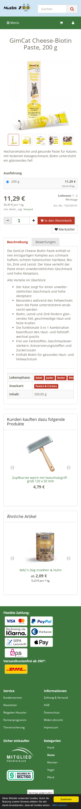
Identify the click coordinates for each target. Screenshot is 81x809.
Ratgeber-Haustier (15, 712)
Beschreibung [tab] (17, 242)
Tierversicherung (14, 727)
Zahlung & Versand (56, 697)
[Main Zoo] (16, 7)
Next (68, 467)
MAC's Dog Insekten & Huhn (41, 570)
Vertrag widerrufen (40, 793)
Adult (39, 377)
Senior (61, 377)
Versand (28, 209)
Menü (14, 23)
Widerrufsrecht (53, 720)
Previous (12, 467)
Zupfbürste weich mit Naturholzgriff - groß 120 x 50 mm (40, 479)
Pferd (50, 777)
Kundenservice (12, 697)
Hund (50, 747)
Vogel (50, 770)
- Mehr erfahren (59, 805)
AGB (47, 705)
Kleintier (52, 762)
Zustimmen (66, 799)
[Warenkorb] (61, 22)
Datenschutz (52, 712)
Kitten (72, 377)
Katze (51, 755)
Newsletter (10, 705)
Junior (50, 377)
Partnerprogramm (14, 720)
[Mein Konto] (73, 22)
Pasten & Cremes (46, 386)
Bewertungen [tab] (46, 242)
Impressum (51, 727)
